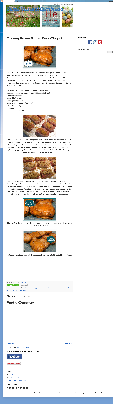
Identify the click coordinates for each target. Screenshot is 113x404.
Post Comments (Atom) (25, 347)
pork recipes (22, 290)
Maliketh (91, 393)
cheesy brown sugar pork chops (35, 288)
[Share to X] (23, 285)
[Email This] (20, 285)
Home (40, 343)
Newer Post (11, 343)
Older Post (68, 343)
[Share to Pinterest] (27, 285)
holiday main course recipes (56, 288)
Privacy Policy (14, 377)
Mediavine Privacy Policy (18, 380)
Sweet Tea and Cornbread (35, 8)
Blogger (107, 393)
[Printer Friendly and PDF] (10, 285)
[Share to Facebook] (25, 285)
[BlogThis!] (22, 285)
